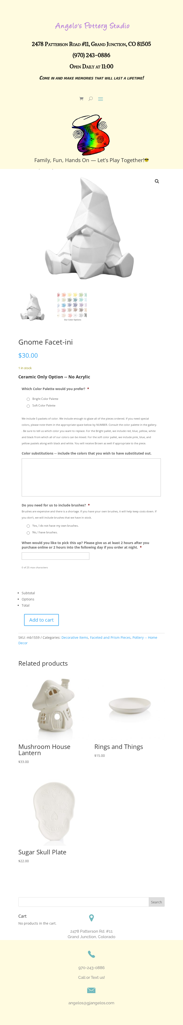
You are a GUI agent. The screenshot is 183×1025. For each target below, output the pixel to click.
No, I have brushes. (45, 532)
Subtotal (28, 593)
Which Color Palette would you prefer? (55, 389)
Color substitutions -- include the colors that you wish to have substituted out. (87, 453)
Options (28, 599)
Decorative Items (74, 637)
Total (26, 605)
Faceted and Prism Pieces (110, 637)
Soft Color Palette (44, 405)
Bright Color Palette (45, 399)
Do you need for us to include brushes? (56, 505)
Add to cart (41, 620)
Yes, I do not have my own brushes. (55, 526)
